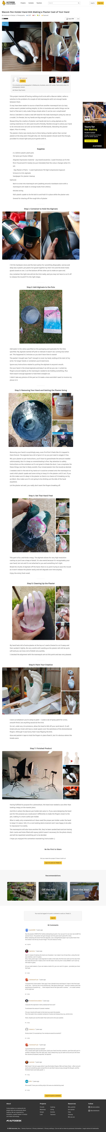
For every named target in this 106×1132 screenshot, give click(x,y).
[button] (78, 18)
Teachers (39, 3)
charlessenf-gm (33, 979)
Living (52, 1109)
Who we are (71, 1117)
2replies (28, 944)
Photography (21, 15)
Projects (23, 3)
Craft (41, 1114)
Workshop (43, 1109)
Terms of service (26, 1128)
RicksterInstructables (35, 1001)
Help (69, 1112)
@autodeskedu (95, 1111)
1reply (28, 973)
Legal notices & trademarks (91, 1128)
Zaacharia (32, 951)
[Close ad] (104, 103)
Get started (71, 1109)
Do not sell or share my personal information (68, 1128)
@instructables (95, 1107)
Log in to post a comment (53, 1096)
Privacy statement (38, 1128)
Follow (23, 81)
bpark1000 (32, 930)
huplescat (6, 15)
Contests (31, 3)
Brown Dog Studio (20, 90)
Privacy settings (49, 1128)
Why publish (71, 1107)
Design (13, 15)
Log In (93, 3)
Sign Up (100, 3)
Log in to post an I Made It (53, 863)
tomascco (32, 1029)
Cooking (52, 1107)
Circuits (42, 1107)
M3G (30, 1081)
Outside (52, 1112)
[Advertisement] (94, 125)
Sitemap (70, 1114)
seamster (31, 1062)
